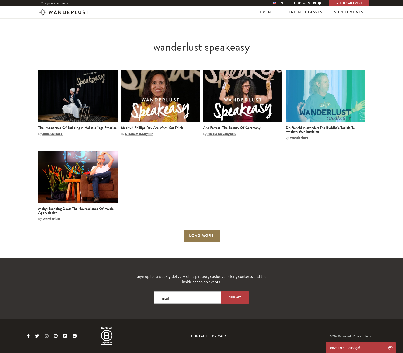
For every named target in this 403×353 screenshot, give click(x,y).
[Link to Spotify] (75, 336)
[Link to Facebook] (28, 336)
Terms (368, 336)
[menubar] (282, 3)
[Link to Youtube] (65, 336)
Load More (201, 235)
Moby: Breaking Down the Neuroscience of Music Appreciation (76, 210)
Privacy (219, 336)
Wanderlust (299, 137)
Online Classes (305, 12)
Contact (199, 336)
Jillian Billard (52, 134)
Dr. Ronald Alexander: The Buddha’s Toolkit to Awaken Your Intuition (320, 129)
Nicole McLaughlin (139, 134)
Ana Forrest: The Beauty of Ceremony (231, 128)
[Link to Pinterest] (56, 336)
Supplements (349, 12)
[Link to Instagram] (47, 336)
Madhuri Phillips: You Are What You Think (152, 128)
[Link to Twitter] (37, 336)
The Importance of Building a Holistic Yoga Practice (77, 128)
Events (268, 12)
